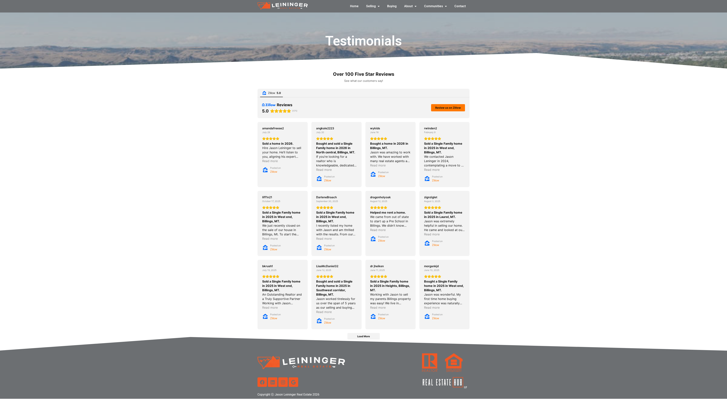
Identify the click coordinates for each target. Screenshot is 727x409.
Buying (392, 6)
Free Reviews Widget (365, 345)
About (408, 6)
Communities (433, 6)
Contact (460, 6)
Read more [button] (270, 161)
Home (354, 6)
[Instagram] (283, 382)
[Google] (293, 382)
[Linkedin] (272, 382)
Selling (371, 6)
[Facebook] (262, 382)
